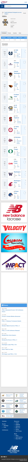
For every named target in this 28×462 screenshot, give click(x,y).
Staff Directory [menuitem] (19, 437)
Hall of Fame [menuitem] (19, 431)
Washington (17, 172)
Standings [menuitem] (6, 425)
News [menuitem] (17, 435)
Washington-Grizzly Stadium (19, 142)
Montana (17, 137)
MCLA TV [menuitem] (18, 427)
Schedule (4, 33)
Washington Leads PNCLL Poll (9, 344)
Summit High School (18, 154)
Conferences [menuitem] (5, 430)
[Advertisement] (14, 287)
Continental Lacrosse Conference (22, 395)
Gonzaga (16, 62)
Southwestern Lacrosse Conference (8, 411)
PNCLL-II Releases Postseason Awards (11, 321)
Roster (9, 33)
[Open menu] (2, 6)
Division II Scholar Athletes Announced (11, 316)
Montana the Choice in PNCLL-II (9, 340)
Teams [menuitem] (17, 423)
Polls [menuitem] (5, 427)
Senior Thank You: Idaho (7, 349)
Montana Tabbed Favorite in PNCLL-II (11, 325)
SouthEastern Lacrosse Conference (22, 406)
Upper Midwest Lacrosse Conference (22, 411)
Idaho (18, 66)
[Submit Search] (5, 6)
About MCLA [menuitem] (19, 438)
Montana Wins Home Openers (9, 335)
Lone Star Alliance (9, 400)
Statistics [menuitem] (18, 426)
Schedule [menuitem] (4, 421)
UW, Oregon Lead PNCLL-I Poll (9, 354)
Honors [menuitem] (17, 429)
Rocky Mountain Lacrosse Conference (9, 406)
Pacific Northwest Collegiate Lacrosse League (23, 400)
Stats (20, 33)
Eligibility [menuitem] (18, 424)
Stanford (16, 118)
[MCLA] (4, 2)
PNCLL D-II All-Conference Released (11, 330)
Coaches (15, 33)
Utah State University (18, 55)
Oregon (16, 149)
